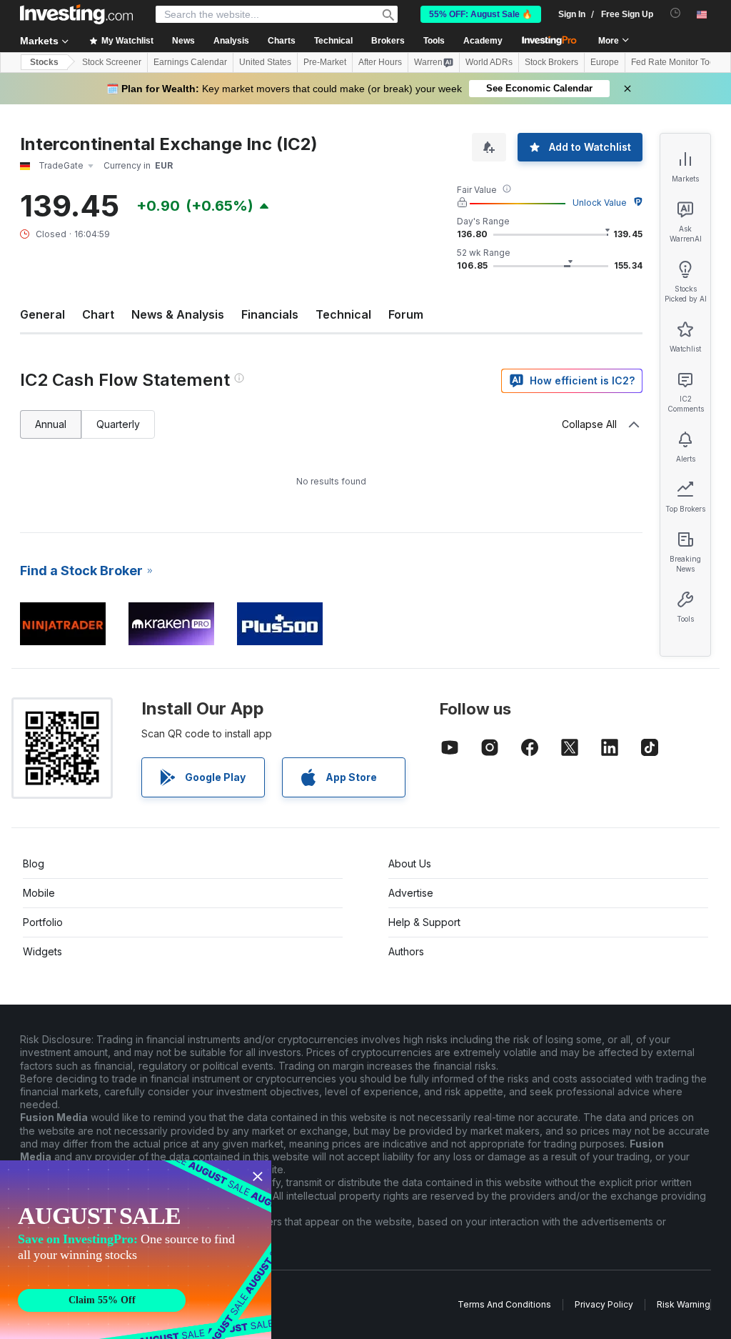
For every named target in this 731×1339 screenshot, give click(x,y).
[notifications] (675, 13)
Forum (405, 314)
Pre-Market (324, 62)
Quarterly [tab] (118, 424)
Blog (33, 863)
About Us (409, 863)
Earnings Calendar (190, 62)
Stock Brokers (551, 62)
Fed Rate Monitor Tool (674, 62)
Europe (604, 62)
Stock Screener (111, 62)
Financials (269, 314)
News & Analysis (177, 314)
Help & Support (424, 922)
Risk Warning (683, 1304)
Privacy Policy (604, 1304)
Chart (98, 314)
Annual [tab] (50, 424)
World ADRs (489, 62)
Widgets (42, 951)
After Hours (380, 62)
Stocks (44, 62)
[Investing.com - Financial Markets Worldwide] (76, 14)
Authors (406, 951)
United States (265, 62)
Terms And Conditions (504, 1304)
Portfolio (43, 922)
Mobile (39, 893)
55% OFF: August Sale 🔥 (481, 14)
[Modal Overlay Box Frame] (135, 1249)
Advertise (410, 893)
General (42, 314)
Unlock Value (600, 202)
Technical (343, 314)
